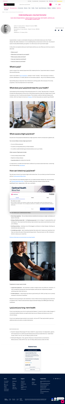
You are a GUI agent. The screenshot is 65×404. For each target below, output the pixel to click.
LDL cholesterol (23, 75)
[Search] (50, 5)
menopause (22, 165)
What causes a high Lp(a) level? (18, 56)
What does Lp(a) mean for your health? (20, 54)
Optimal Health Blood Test (17, 181)
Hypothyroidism (15, 160)
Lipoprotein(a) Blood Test (20, 176)
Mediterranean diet (31, 220)
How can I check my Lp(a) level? (18, 59)
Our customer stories (35, 1)
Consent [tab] (17, 197)
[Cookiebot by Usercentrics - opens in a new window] (49, 194)
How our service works (42, 1)
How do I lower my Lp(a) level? (18, 61)
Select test (32, 369)
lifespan (30, 96)
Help (47, 1)
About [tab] (48, 197)
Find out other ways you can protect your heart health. (22, 237)
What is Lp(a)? (14, 52)
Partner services (51, 1)
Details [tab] (32, 197)
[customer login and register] (56, 4)
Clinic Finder (29, 1)
